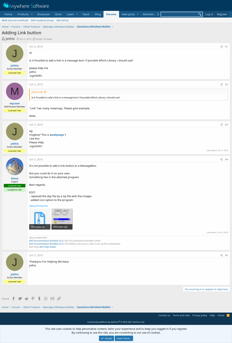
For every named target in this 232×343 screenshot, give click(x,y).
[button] (24, 14)
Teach (86, 14)
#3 (226, 124)
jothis (10, 38)
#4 (226, 159)
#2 (226, 84)
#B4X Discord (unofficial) (15, 20)
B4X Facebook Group (42, 20)
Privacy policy (199, 315)
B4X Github (63, 20)
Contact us (164, 315)
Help (212, 315)
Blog (98, 14)
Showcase (43, 14)
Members (149, 14)
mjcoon (15, 103)
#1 (226, 46)
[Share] (221, 46)
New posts (128, 14)
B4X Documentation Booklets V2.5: (46, 243)
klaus (14, 178)
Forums (111, 14)
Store (58, 14)
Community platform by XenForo (116, 322)
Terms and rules (181, 315)
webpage (57, 134)
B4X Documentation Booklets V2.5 (46, 240)
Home (8, 14)
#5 (226, 255)
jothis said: (37, 91)
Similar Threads (44, 39)
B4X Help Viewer (48, 246)
